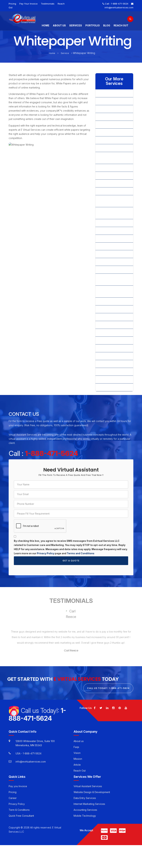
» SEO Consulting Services (113, 309)
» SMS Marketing (107, 348)
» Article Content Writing (112, 101)
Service (65, 53)
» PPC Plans (105, 253)
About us (79, 741)
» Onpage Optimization (111, 238)
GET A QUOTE (71, 560)
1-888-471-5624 (119, 3)
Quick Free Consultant (21, 815)
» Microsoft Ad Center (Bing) (110, 213)
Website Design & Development (92, 792)
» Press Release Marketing (113, 261)
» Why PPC (104, 379)
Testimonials (47, 3)
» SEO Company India (110, 301)
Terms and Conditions (80, 553)
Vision (77, 752)
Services (75, 25)
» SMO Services (107, 340)
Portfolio (92, 25)
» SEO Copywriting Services (114, 316)
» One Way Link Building (112, 230)
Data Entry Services (85, 798)
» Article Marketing (108, 108)
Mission (78, 758)
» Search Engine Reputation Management (114, 291)
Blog (106, 25)
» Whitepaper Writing (110, 371)
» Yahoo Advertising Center (113, 387)
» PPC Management (109, 246)
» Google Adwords (108, 147)
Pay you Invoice (18, 786)
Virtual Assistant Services (88, 786)
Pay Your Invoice (28, 3)
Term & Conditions (19, 809)
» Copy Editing (106, 124)
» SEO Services (107, 324)
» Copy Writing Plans (110, 132)
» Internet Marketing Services (109, 157)
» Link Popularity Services (112, 191)
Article (77, 764)
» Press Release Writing (111, 269)
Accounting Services (85, 809)
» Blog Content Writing (111, 116)
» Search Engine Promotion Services (113, 279)
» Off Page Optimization (111, 222)
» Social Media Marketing (112, 356)
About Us (59, 25)
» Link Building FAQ (109, 167)
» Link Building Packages (112, 175)
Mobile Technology (85, 815)
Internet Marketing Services (89, 803)
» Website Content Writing (113, 363)
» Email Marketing (108, 140)
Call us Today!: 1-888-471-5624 (108, 688)
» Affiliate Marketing (109, 93)
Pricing (12, 3)
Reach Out (121, 25)
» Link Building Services (111, 183)
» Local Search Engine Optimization (110, 201)
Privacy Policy (45, 553)
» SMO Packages (108, 332)
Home (45, 25)
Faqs (76, 747)
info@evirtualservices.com (119, 7)
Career (13, 798)
